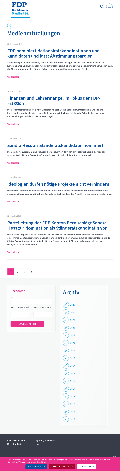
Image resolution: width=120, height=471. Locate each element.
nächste (31, 272)
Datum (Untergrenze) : (20, 308)
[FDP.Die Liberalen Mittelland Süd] (21, 11)
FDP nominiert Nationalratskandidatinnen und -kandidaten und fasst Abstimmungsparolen (54, 53)
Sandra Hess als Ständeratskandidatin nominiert (55, 145)
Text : (13, 297)
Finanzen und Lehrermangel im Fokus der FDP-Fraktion (53, 100)
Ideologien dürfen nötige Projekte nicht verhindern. (59, 184)
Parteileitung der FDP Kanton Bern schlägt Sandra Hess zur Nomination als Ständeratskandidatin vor (57, 225)
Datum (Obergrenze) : (43, 308)
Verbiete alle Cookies (63, 466)
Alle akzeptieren (37, 466)
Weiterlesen (13, 76)
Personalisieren (86, 466)
